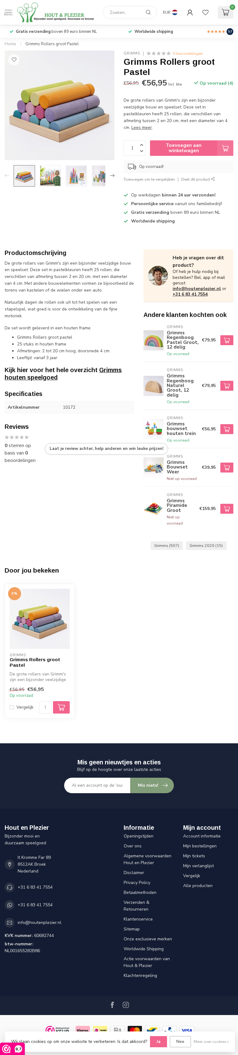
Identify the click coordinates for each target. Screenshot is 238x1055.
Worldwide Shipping (144, 949)
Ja (158, 1041)
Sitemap (132, 929)
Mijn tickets (194, 856)
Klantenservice (138, 919)
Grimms (132, 53)
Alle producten (198, 886)
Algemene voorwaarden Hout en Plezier (147, 859)
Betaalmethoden (140, 892)
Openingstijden (138, 836)
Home (10, 44)
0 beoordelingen (188, 53)
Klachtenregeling (140, 975)
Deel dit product (196, 179)
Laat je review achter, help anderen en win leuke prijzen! (106, 448)
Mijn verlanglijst (198, 866)
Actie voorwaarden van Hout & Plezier (147, 962)
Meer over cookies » (211, 1041)
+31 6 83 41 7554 (190, 294)
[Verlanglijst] (205, 12)
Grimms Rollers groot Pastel (52, 44)
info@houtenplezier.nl (197, 289)
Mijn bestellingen (200, 846)
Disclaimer (134, 873)
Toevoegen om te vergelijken (149, 179)
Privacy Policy (137, 883)
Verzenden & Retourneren (136, 905)
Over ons (133, 846)
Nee (180, 1041)
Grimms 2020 (206, 545)
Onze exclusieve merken (148, 939)
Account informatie (202, 836)
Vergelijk (24, 707)
